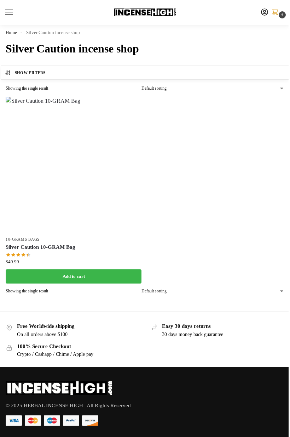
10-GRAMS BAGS (23, 239)
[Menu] (16, 12)
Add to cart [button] (74, 276)
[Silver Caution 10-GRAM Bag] (73, 165)
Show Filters (30, 73)
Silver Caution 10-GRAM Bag (40, 247)
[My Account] (264, 12)
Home (11, 32)
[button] (276, 12)
